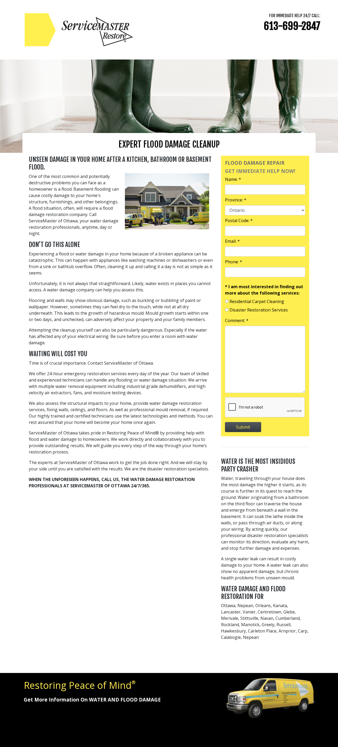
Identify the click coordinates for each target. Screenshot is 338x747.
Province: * (235, 200)
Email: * (232, 241)
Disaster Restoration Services (258, 310)
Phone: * (233, 262)
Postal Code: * (239, 220)
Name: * (233, 179)
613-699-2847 (292, 26)
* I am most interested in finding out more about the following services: (264, 290)
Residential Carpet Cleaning (256, 301)
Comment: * (236, 320)
